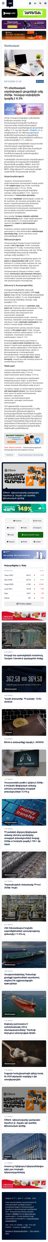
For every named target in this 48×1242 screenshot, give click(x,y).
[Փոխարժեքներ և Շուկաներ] (35, 3)
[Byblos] (24, 24)
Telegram (11, 542)
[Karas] (24, 616)
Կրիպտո (8, 732)
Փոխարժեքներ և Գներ (15, 565)
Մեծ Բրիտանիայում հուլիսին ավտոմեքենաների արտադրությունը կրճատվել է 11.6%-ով (22, 931)
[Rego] (24, 439)
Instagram (38, 528)
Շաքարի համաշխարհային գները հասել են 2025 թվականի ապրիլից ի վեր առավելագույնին (23, 1076)
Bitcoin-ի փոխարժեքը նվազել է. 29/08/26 (24, 742)
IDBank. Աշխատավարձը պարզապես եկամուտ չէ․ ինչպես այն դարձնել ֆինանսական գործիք (21, 495)
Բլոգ (7, 1233)
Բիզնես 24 (35, 130)
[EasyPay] (24, 13)
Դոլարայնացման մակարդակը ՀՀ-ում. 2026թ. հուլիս (22, 886)
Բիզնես (8, 646)
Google (11, 535)
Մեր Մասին (34, 1231)
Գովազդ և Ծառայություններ (16, 1231)
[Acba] (24, 508)
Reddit (24, 542)
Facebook (18, 521)
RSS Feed (37, 521)
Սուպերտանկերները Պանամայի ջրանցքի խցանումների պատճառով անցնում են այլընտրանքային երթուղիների (21, 979)
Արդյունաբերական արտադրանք (30, 455)
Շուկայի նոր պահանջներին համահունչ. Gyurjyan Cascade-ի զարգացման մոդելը (23, 657)
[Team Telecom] (24, 109)
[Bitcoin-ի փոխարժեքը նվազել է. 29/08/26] (24, 722)
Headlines (9, 455)
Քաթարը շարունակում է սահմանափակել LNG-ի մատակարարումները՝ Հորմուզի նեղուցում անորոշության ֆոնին (20, 1028)
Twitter (24, 528)
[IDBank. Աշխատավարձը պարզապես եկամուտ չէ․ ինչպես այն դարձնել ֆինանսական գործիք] (24, 476)
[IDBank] (24, 35)
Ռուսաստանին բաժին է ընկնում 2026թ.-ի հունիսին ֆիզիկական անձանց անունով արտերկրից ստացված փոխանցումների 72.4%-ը (24, 787)
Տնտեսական (11, 45)
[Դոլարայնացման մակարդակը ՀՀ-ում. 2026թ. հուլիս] (24, 865)
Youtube (11, 528)
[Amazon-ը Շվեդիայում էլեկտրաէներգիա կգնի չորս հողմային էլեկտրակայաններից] (24, 1146)
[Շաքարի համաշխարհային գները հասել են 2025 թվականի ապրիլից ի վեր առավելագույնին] (24, 1053)
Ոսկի (6, 593)
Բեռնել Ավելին (24, 604)
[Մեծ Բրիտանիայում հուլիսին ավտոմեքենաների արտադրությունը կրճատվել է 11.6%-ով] (24, 908)
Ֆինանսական (11, 689)
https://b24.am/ (30, 1214)
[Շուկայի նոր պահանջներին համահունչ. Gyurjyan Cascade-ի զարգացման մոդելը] (24, 635)
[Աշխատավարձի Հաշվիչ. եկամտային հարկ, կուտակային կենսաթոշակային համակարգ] (30, 3)
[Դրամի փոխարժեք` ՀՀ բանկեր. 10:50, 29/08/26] (24, 679)
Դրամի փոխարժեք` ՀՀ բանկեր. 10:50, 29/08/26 (23, 700)
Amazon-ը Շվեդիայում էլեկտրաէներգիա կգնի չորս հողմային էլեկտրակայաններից (24, 1169)
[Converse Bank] (24, 554)
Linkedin (38, 542)
